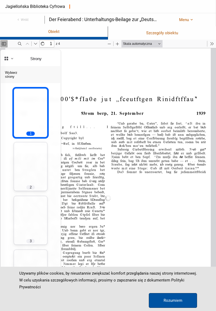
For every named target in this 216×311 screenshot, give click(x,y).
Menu (184, 19)
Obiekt (54, 31)
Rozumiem (173, 300)
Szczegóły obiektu (162, 33)
